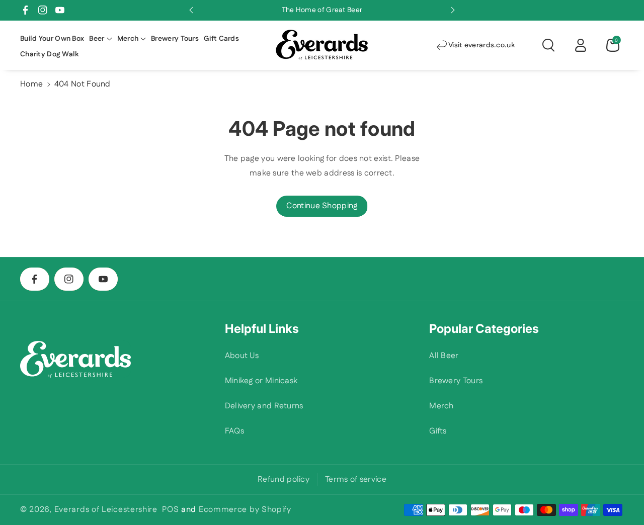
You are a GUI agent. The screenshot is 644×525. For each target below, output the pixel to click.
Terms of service (355, 479)
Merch (441, 406)
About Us (242, 356)
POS (170, 509)
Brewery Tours (455, 381)
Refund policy (283, 479)
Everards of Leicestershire (105, 509)
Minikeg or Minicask (261, 381)
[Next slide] (452, 10)
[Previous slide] (191, 10)
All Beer (443, 356)
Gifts (438, 431)
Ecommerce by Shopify (245, 509)
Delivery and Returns (264, 406)
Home (31, 84)
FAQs (234, 431)
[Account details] (581, 45)
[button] (100, 38)
